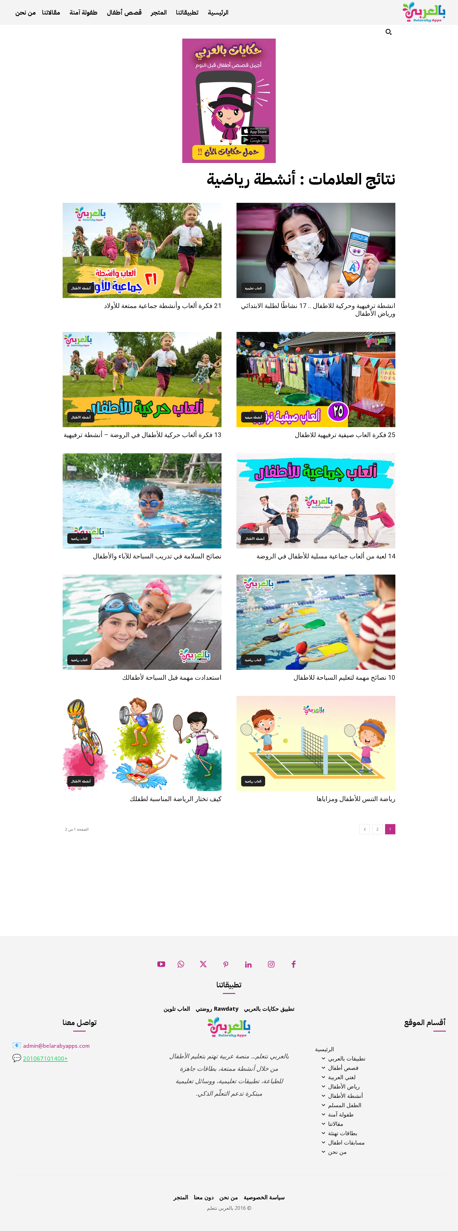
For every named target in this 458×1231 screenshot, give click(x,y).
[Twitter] (203, 966)
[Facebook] (293, 966)
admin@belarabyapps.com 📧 (51, 1046)
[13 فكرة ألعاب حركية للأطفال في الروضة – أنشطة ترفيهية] (142, 379)
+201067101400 (45, 1059)
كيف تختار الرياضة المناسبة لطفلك (176, 799)
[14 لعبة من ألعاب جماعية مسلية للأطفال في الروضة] (315, 500)
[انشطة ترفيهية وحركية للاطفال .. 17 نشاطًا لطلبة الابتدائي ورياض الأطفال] (315, 250)
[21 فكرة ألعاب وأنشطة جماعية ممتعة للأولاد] (142, 250)
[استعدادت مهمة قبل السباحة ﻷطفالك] (142, 622)
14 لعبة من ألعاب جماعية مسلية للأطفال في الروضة (325, 556)
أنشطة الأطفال (81, 288)
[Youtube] (161, 966)
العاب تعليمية (253, 288)
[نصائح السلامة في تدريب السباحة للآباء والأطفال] (142, 500)
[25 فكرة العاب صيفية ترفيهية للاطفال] (315, 379)
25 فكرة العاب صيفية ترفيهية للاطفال (345, 435)
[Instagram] (271, 966)
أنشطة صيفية (253, 417)
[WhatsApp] (181, 966)
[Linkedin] (248, 966)
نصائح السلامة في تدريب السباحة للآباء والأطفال (157, 556)
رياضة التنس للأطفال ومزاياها (356, 799)
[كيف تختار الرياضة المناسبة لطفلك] (142, 743)
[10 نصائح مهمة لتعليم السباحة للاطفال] (315, 622)
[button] (388, 32)
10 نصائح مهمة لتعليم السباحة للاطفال (344, 677)
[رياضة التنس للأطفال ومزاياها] (315, 743)
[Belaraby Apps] (424, 12)
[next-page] (364, 829)
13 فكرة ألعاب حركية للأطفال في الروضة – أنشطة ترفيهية (143, 435)
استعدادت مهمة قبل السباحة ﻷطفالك (172, 677)
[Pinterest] (226, 966)
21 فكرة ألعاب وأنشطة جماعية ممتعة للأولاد (163, 306)
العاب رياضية (79, 538)
